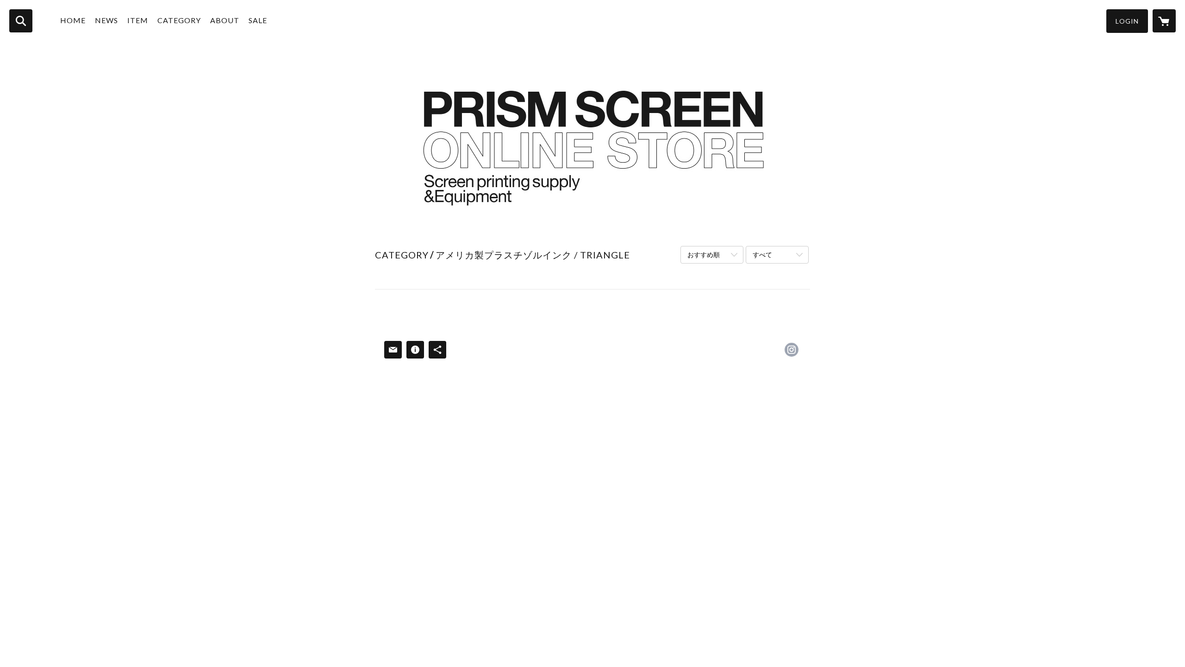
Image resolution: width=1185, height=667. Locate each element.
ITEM (137, 20)
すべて (762, 254)
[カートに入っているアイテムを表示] (1164, 20)
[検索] (20, 20)
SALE (258, 20)
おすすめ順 (703, 254)
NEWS (106, 20)
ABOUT (224, 20)
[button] (1127, 21)
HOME (73, 20)
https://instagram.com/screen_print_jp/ (791, 350)
